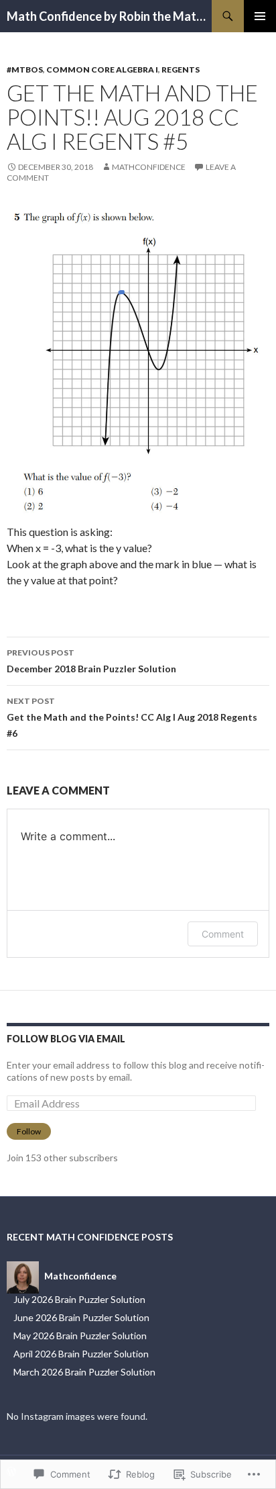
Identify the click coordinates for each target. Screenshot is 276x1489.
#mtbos (25, 69)
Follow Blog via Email (66, 1038)
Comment (223, 934)
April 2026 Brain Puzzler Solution (81, 1353)
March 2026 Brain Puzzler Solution (84, 1372)
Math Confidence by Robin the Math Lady (109, 16)
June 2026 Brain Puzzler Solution (81, 1317)
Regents (180, 69)
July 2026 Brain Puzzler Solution (79, 1299)
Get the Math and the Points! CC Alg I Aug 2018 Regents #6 (132, 717)
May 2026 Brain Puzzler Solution (80, 1335)
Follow (29, 1131)
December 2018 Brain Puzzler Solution (91, 660)
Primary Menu (260, 16)
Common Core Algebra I (102, 69)
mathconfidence (149, 167)
